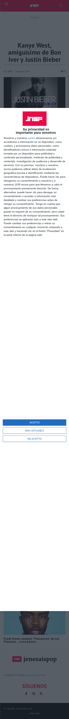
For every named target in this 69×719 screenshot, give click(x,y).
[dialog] (34, 359)
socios (31, 138)
